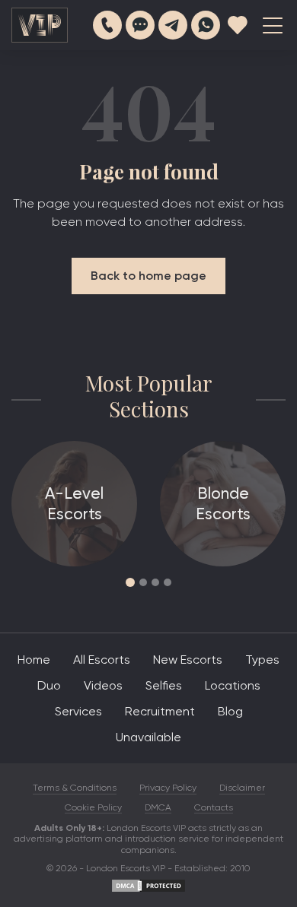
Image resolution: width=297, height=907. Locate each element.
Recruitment (160, 711)
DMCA (158, 807)
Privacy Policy (167, 787)
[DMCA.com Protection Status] (148, 890)
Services (78, 711)
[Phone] (107, 25)
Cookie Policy (93, 807)
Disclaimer (242, 787)
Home (34, 659)
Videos (103, 685)
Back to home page (148, 275)
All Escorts (101, 659)
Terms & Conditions (75, 787)
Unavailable (148, 737)
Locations (232, 685)
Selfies (163, 685)
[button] (130, 582)
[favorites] (238, 25)
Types (262, 659)
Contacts (213, 807)
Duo (49, 685)
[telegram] (172, 25)
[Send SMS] (140, 25)
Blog (230, 711)
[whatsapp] (205, 25)
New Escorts (187, 659)
